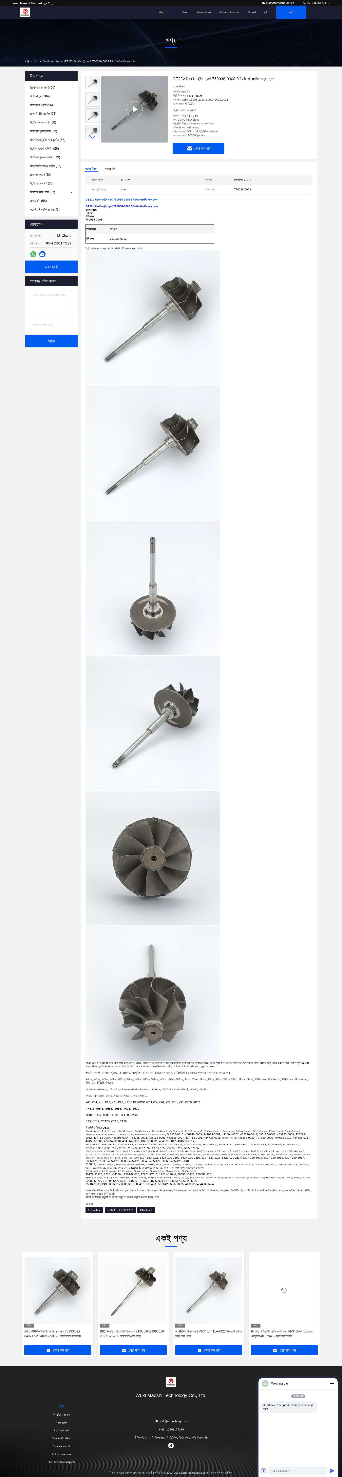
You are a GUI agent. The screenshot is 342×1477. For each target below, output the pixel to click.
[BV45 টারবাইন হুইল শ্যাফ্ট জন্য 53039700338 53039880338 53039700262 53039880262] (284, 1291)
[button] (92, 137)
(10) (40, 174)
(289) (40, 96)
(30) (41, 183)
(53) (47, 140)
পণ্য (173, 12)
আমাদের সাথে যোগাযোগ (229, 12)
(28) (44, 148)
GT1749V (94, 1209)
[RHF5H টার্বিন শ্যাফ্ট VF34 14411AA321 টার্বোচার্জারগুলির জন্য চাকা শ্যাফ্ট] (133, 1291)
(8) (45, 209)
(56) (41, 105)
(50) (43, 122)
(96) (45, 166)
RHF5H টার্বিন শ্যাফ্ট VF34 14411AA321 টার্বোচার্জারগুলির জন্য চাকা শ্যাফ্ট (133, 1334)
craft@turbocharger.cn (280, 2)
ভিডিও (185, 12)
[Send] (332, 1470)
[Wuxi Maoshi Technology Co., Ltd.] (25, 12)
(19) (45, 157)
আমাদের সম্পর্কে (203, 12)
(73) (43, 131)
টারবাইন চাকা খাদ (51, 61)
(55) (38, 201)
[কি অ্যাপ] (33, 254)
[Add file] (263, 1470)
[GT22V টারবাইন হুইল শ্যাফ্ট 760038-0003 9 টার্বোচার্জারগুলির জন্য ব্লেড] (134, 109)
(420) (42, 87)
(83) (42, 192)
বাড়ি (161, 12)
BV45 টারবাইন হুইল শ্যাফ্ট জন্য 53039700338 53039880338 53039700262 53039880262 (281, 1334)
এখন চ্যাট (51, 267)
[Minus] (332, 1383)
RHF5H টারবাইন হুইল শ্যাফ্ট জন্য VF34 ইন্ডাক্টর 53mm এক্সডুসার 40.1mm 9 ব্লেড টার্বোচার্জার (206, 1334)
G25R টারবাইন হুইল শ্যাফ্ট (120, 1209)
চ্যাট (291, 12)
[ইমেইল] (42, 254)
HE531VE (146, 1209)
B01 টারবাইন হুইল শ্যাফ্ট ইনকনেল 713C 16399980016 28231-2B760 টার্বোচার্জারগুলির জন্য (56, 1334)
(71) (43, 113)
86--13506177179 (317, 2)
